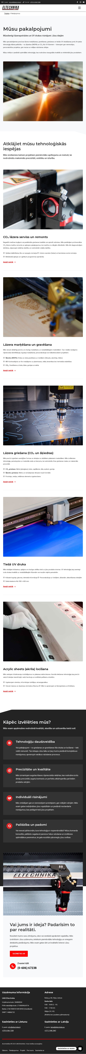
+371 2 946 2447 (50, 1031)
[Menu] (79, 7)
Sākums (5, 1050)
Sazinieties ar (19, 954)
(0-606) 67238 (27, 968)
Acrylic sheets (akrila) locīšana (25, 669)
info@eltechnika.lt (14, 1027)
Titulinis (6, 13)
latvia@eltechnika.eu (58, 1027)
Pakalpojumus (14, 1050)
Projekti (22, 1050)
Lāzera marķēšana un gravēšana (27, 344)
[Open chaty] (80, 1049)
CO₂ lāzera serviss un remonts (25, 237)
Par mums (30, 1050)
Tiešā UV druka (14, 564)
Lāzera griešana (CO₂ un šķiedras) (28, 453)
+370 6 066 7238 (35, 2)
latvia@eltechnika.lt (15, 2)
